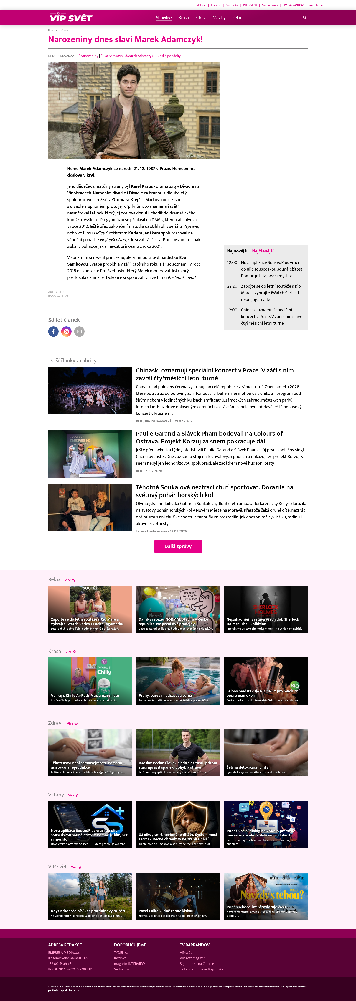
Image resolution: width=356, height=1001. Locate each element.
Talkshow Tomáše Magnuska (201, 969)
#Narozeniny (88, 56)
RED (51, 56)
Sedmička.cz (123, 969)
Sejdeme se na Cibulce (197, 964)
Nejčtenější (263, 251)
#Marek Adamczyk (139, 56)
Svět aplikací (270, 5)
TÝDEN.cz (201, 5)
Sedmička (232, 5)
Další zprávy (178, 546)
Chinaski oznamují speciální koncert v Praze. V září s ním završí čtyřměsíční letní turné (272, 316)
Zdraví (201, 17)
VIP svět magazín (193, 958)
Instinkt (216, 5)
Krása (184, 17)
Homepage (54, 30)
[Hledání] (305, 17)
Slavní (65, 30)
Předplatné (316, 5)
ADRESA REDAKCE (65, 945)
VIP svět (186, 952)
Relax (237, 17)
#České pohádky (168, 56)
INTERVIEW (250, 5)
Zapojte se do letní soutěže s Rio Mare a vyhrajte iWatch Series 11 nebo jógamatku (271, 293)
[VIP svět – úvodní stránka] (71, 18)
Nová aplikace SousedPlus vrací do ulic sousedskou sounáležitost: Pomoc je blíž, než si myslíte (272, 269)
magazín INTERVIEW (129, 964)
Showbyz (164, 17)
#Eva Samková (111, 56)
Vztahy (219, 17)
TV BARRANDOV (294, 5)
